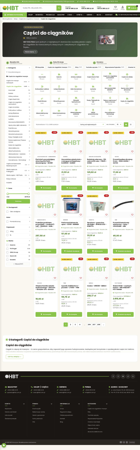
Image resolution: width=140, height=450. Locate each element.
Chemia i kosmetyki (94, 422)
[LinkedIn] (133, 376)
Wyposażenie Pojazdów (114, 67)
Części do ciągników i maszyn (29, 19)
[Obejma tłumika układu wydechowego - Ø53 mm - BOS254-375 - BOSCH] (46, 269)
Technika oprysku (93, 67)
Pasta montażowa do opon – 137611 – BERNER (70, 223)
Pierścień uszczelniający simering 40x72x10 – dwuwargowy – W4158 (45, 161)
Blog (99, 15)
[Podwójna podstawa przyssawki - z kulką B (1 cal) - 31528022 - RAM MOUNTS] (46, 206)
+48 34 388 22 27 (64, 390)
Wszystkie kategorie (14, 72)
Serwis (89, 15)
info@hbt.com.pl (90, 392)
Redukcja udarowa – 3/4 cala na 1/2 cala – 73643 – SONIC (97, 161)
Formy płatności (37, 418)
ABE (116, 220)
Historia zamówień (11, 412)
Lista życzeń (8, 415)
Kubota (91, 220)
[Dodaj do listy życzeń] (55, 151)
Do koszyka (47, 188)
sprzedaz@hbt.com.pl (14, 392)
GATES (117, 156)
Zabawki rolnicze (93, 428)
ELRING (65, 156)
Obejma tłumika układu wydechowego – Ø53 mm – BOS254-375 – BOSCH (45, 287)
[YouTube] (123, 376)
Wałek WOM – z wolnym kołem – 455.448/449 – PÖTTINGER (122, 287)
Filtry (78, 67)
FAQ (33, 422)
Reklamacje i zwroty (38, 412)
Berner (65, 220)
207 (94, 325)
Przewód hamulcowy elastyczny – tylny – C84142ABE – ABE (121, 224)
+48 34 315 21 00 (90, 390)
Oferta (79, 15)
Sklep (30, 15)
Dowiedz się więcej (73, 251)
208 (98, 325)
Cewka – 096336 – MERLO (96, 286)
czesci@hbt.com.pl (39, 392)
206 (89, 325)
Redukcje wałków (95, 156)
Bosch (39, 283)
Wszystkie (40, 67)
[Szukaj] (58, 8)
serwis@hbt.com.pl (65, 392)
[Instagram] (118, 376)
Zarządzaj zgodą (4, 445)
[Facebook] (113, 376)
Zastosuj (18, 201)
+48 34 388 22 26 (84, 1)
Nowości (39, 15)
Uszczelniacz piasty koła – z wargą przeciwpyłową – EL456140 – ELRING (71, 161)
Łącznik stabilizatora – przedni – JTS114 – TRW (70, 287)
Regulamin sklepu (65, 412)
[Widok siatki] (126, 124)
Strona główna (7, 19)
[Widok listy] (130, 124)
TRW (64, 283)
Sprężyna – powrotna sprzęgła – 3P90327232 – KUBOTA (96, 224)
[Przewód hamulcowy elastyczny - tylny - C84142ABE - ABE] (123, 206)
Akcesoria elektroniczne (95, 432)
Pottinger (118, 283)
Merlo (91, 283)
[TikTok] (128, 376)
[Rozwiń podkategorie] (28, 81)
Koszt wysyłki (36, 409)
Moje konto (8, 409)
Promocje (50, 15)
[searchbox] (38, 8)
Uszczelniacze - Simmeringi (46, 156)
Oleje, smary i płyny (94, 425)
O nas (69, 15)
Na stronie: (110, 124)
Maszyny (60, 15)
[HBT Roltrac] (10, 8)
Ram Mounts (41, 220)
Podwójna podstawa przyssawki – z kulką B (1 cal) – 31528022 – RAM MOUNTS (45, 225)
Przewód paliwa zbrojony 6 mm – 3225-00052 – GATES (122, 161)
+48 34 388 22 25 (12, 390)
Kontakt (109, 15)
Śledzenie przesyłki (10, 418)
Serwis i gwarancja (38, 415)
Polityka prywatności (66, 415)
